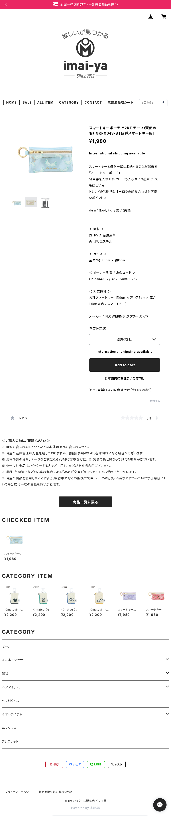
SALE (27, 102)
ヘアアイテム (11, 687)
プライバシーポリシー (18, 791)
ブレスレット (10, 741)
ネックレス (9, 728)
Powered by (80, 808)
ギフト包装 (97, 328)
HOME (11, 102)
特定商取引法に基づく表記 (55, 791)
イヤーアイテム (12, 714)
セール (6, 646)
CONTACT (93, 102)
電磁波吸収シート (120, 102)
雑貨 (5, 673)
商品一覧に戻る (85, 502)
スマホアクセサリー (15, 660)
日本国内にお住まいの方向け (125, 378)
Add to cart (125, 365)
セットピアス (10, 701)
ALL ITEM (45, 102)
